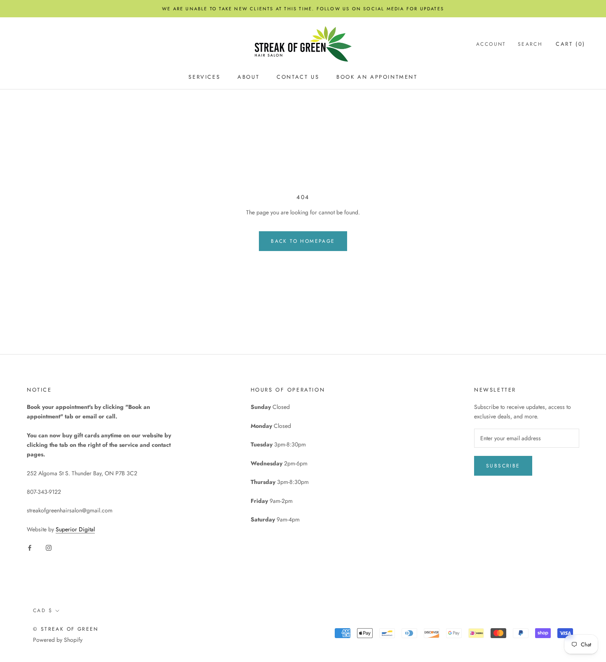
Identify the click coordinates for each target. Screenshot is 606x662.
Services (204, 77)
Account (491, 44)
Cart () (570, 44)
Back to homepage (303, 241)
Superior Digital (75, 529)
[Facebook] (30, 547)
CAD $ (42, 610)
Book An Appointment (376, 77)
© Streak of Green (66, 629)
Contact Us (298, 77)
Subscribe (503, 466)
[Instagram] (49, 547)
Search (530, 44)
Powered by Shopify (57, 640)
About (248, 77)
